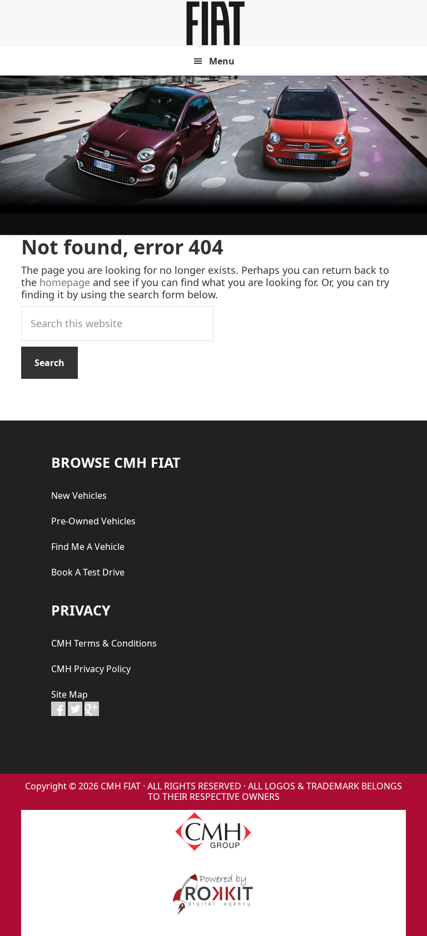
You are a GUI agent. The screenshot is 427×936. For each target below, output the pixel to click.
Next (412, 155)
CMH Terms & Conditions (104, 643)
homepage (64, 282)
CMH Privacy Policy (91, 669)
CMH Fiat (213, 23)
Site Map (69, 694)
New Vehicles (79, 495)
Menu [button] (222, 61)
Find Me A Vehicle (88, 546)
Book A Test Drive (88, 572)
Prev (14, 155)
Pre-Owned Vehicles (93, 521)
